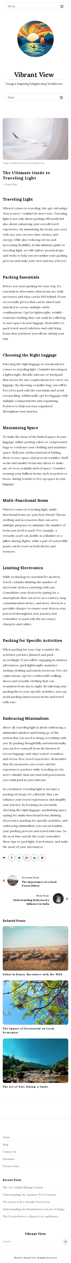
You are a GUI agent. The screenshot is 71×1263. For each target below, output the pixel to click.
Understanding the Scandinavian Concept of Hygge (34, 1209)
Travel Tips (11, 184)
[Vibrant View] (35, 39)
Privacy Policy (11, 1166)
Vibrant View (34, 74)
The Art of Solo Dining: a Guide (25, 1086)
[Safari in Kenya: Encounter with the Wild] (35, 948)
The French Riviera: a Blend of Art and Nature (30, 1216)
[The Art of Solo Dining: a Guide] (35, 1060)
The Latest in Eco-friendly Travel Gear (26, 1202)
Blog (5, 1144)
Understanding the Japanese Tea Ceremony (29, 1194)
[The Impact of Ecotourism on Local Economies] (35, 1002)
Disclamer (9, 1159)
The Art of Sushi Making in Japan (23, 1187)
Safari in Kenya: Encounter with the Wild (32, 974)
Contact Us (10, 1151)
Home (6, 1137)
